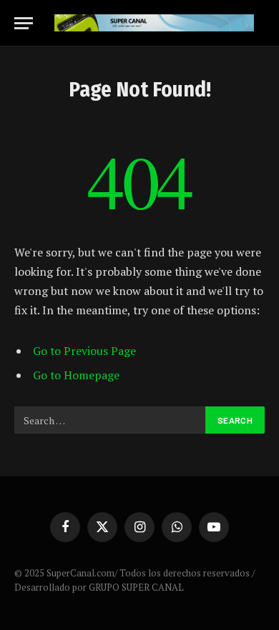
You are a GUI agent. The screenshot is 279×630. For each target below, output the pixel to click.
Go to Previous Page (84, 351)
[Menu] (23, 23)
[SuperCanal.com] (154, 23)
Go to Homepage (76, 375)
